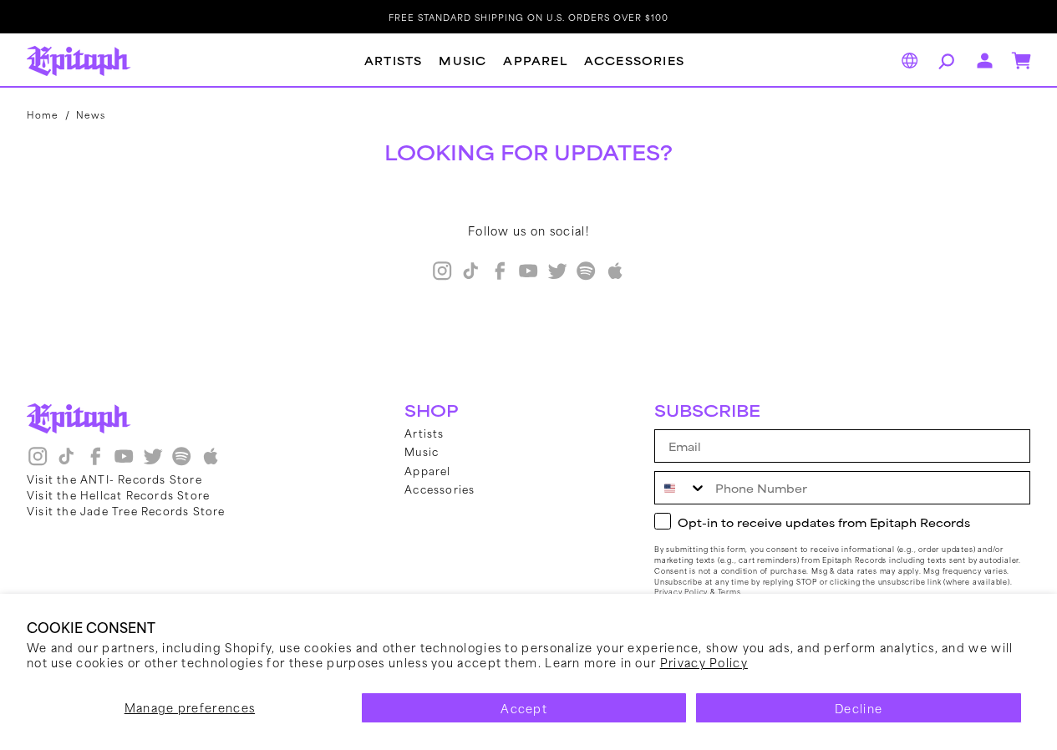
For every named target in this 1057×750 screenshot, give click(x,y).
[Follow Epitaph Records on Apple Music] (615, 276)
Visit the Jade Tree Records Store (126, 510)
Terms (729, 591)
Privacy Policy (704, 662)
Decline (858, 708)
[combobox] (681, 488)
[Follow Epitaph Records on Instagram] (442, 276)
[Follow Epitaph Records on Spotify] (586, 276)
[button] (944, 61)
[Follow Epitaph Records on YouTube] (528, 276)
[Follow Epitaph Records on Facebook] (500, 276)
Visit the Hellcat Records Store (118, 494)
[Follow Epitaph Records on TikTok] (470, 276)
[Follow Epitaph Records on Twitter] (557, 276)
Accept (524, 708)
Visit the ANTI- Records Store (114, 478)
